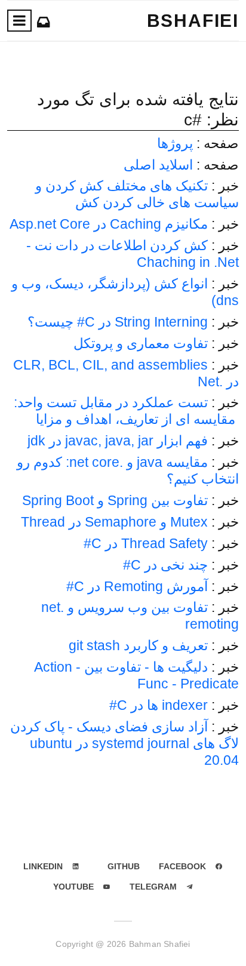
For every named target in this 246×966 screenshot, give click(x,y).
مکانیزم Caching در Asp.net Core (109, 224)
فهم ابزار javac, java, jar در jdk (117, 440)
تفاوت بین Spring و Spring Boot (115, 500)
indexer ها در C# (158, 705)
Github (123, 866)
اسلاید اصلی (158, 165)
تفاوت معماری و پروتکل (140, 343)
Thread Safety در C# (146, 543)
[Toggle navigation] (19, 21)
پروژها (175, 143)
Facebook (182, 866)
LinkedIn (43, 866)
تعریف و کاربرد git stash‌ (138, 645)
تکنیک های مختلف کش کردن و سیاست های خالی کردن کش (137, 194)
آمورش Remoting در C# (137, 586)
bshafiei (193, 20)
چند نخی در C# (165, 565)
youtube (73, 886)
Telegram (153, 886)
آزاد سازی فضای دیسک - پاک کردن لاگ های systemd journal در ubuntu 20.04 (124, 743)
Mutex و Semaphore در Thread (114, 522)
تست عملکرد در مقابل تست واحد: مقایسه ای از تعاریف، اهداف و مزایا (126, 411)
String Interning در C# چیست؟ (117, 322)
